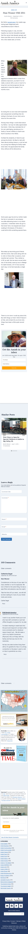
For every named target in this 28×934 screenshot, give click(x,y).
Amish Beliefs (4, 843)
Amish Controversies (6, 850)
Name (4, 519)
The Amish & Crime (6, 884)
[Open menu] (26, 3)
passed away (11, 22)
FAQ (4, 794)
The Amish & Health (6, 886)
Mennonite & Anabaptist (7, 882)
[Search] (22, 914)
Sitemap (18, 921)
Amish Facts (4, 854)
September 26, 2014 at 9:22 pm (9, 575)
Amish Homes (4, 860)
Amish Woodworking (6, 873)
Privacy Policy (6, 921)
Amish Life (14, 10)
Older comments (6, 568)
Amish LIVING (4, 869)
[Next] (23, 434)
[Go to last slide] (4, 434)
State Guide (6, 795)
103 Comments (14, 18)
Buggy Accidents (5, 875)
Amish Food (4, 856)
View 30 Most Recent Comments (10, 837)
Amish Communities (6, 848)
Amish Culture (4, 852)
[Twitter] (16, 906)
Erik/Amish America (9, 613)
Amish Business (5, 846)
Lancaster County (5, 880)
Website (4, 534)
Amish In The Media (6, 863)
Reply (3, 603)
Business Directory (17, 797)
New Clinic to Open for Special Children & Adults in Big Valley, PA (13, 439)
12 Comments (6, 446)
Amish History (4, 858)
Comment (5, 498)
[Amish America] (10, 3)
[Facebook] (12, 906)
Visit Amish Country (6, 888)
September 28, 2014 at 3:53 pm (10, 614)
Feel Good (3, 877)
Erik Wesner (9, 16)
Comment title (6, 492)
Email (4, 527)
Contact (13, 921)
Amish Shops (4, 871)
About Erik (9, 740)
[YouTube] (7, 906)
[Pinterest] (21, 906)
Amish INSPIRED (5, 865)
